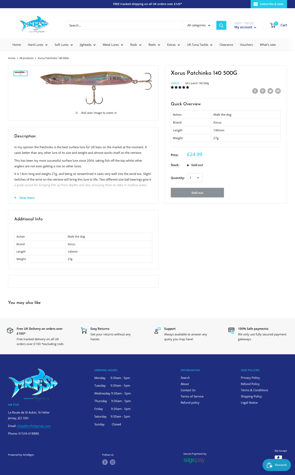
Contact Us (188, 390)
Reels (152, 45)
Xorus (175, 83)
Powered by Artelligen (21, 455)
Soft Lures (61, 45)
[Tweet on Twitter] (270, 91)
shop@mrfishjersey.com (34, 426)
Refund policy (190, 402)
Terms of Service (192, 396)
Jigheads (85, 45)
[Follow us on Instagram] (112, 462)
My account (243, 27)
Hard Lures (35, 45)
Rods (133, 45)
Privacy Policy (250, 378)
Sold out (197, 193)
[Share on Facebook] (255, 91)
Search (185, 378)
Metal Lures (111, 45)
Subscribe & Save (271, 4)
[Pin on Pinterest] (263, 91)
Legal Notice (249, 402)
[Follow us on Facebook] (105, 462)
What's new (268, 45)
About (185, 384)
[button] (180, 87)
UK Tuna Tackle (197, 45)
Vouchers (246, 45)
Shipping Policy (251, 396)
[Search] (221, 25)
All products (26, 58)
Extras (171, 45)
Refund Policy (250, 384)
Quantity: (178, 178)
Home (16, 45)
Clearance (226, 45)
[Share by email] (278, 91)
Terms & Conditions (254, 390)
